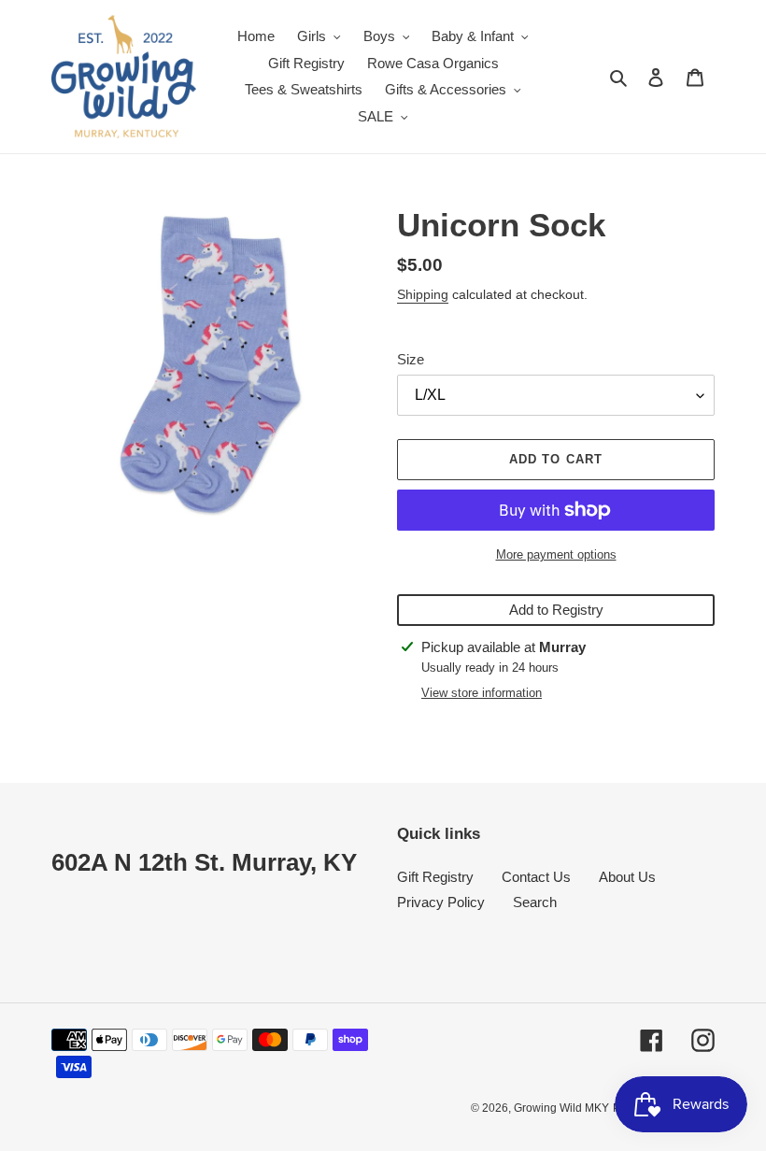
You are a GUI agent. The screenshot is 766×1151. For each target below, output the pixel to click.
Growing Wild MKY (561, 1108)
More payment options (556, 554)
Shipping (422, 294)
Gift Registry (435, 877)
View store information (481, 693)
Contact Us (536, 877)
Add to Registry (556, 610)
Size (410, 359)
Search (535, 902)
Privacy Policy (441, 902)
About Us (627, 877)
